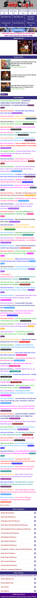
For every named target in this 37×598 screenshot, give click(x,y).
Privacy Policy (21, 596)
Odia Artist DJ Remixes (8, 517)
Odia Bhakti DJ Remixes (8, 537)
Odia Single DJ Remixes (8, 541)
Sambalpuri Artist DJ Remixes (10, 521)
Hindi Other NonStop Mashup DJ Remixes (14, 525)
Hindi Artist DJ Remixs (8, 553)
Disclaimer (12, 596)
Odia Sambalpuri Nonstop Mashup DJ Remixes (16, 529)
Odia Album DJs (18, 17)
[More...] (4, 94)
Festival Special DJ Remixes (10, 533)
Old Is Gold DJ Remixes (8, 561)
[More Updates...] (5, 505)
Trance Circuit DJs (31, 24)
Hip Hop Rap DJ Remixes (9, 565)
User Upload (5, 591)
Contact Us (4, 596)
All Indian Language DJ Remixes (11, 569)
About (34, 596)
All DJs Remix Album (7, 513)
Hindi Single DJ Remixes (9, 557)
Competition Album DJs (30, 18)
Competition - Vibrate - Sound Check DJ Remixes (17, 549)
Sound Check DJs (18, 23)
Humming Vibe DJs (6, 24)
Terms (29, 596)
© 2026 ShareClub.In (18, 594)
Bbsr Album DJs (6, 17)
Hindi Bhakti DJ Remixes (9, 545)
